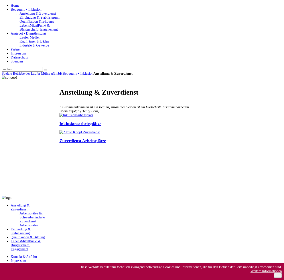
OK (278, 275)
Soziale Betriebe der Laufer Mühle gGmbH (32, 73)
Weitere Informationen (266, 271)
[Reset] (45, 70)
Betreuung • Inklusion (78, 73)
